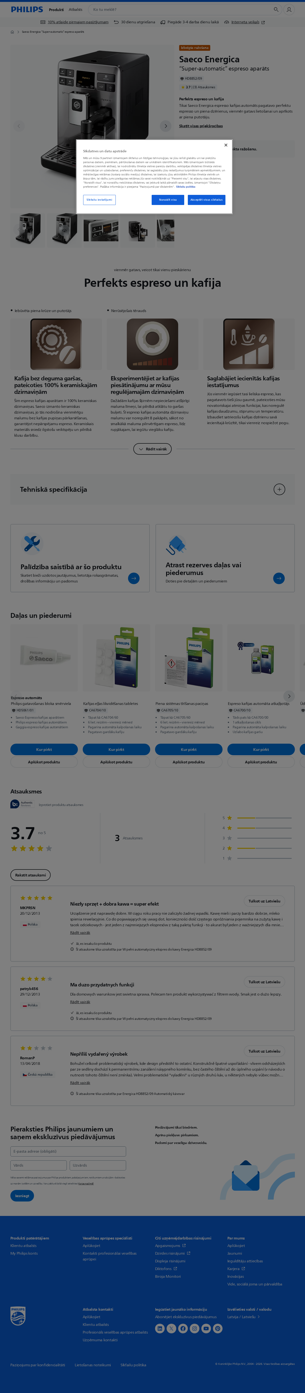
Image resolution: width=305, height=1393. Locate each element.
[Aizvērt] (226, 145)
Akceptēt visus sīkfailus (206, 200)
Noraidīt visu (168, 200)
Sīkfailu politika (185, 186)
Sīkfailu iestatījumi (99, 200)
